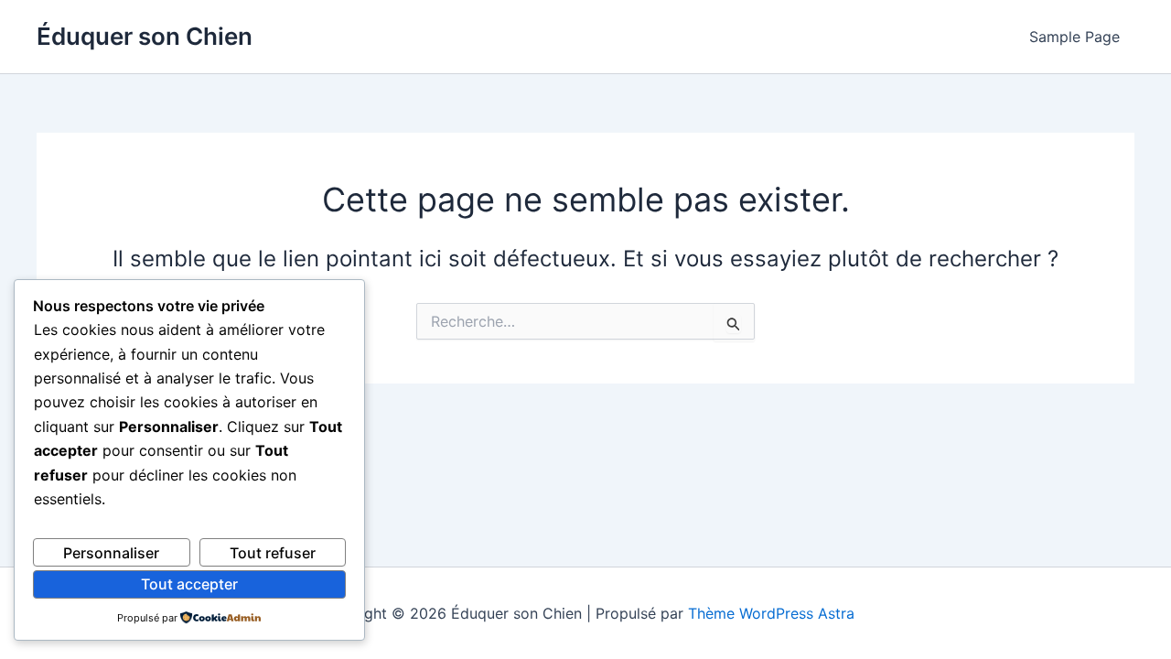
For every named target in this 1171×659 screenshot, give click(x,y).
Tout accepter (189, 584)
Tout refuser (273, 553)
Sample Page (1074, 36)
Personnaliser (111, 553)
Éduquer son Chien (144, 36)
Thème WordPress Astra (771, 613)
